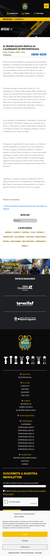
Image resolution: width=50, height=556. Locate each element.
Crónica (40, 232)
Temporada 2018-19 (26, 427)
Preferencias (25, 547)
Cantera (25, 232)
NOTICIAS (8, 19)
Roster (6, 241)
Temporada (41, 241)
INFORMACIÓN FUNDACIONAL (25, 457)
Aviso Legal (38, 553)
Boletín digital (25, 377)
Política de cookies (14, 553)
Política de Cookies (19, 491)
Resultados (40, 237)
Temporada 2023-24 (26, 443)
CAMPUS (25, 464)
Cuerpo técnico (26, 407)
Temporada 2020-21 (26, 433)
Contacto (25, 386)
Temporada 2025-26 (26, 449)
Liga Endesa (19, 237)
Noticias (26, 374)
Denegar (25, 540)
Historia (25, 389)
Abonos (8, 232)
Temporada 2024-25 (26, 446)
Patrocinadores (27, 415)
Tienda (24, 246)
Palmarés (25, 392)
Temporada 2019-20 (26, 430)
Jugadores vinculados (26, 410)
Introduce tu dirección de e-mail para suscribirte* (21, 483)
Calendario (26, 424)
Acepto (25, 534)
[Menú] (46, 5)
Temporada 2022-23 (26, 439)
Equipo (27, 400)
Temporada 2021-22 (26, 436)
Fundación (8, 237)
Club (33, 232)
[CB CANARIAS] (25, 1)
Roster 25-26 (26, 404)
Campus (16, 232)
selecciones (15, 241)
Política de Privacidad (27, 553)
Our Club (25, 395)
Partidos (30, 237)
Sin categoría (28, 241)
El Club (26, 382)
